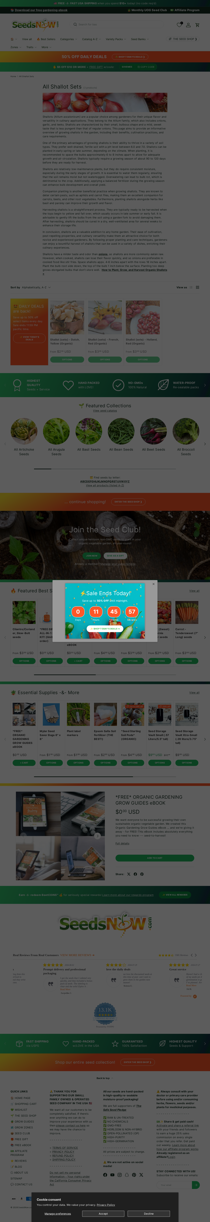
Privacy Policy (106, 1204)
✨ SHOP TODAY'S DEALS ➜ (105, 629)
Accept (103, 1213)
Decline (149, 1213)
